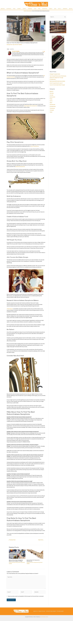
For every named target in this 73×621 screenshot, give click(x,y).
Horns (51, 100)
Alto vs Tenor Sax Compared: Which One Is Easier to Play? (16, 560)
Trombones (52, 108)
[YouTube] (44, 51)
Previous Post (11, 539)
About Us (35, 611)
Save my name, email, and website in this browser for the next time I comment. (26, 596)
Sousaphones (53, 106)
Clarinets (52, 93)
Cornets (51, 95)
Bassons (51, 91)
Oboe (51, 102)
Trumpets (52, 110)
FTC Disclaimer (60, 611)
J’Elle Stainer (10, 308)
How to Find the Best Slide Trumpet (57, 84)
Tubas (51, 112)
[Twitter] (42, 51)
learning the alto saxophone (30, 105)
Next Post (41, 539)
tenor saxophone (35, 146)
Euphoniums (52, 97)
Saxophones (9, 44)
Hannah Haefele (15, 51)
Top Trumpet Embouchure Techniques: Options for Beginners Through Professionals (58, 77)
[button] (4, 8)
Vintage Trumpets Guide (55, 74)
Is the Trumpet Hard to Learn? (56, 83)
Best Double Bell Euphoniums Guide (57, 81)
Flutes (51, 98)
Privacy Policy (41, 611)
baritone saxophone (20, 166)
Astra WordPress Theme (44, 616)
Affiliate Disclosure (51, 611)
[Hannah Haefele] (9, 53)
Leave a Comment (12, 562)
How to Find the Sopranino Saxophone (33, 560)
